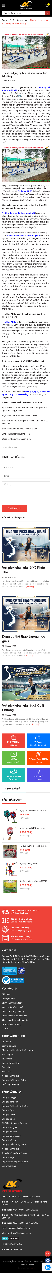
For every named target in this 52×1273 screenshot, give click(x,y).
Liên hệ (5, 1028)
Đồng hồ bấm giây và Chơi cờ (15, 1153)
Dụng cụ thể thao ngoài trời (14, 1080)
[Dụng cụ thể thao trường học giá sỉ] (26, 614)
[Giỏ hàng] (47, 5)
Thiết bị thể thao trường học (14, 1123)
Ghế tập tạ (6, 1042)
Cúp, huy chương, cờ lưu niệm (15, 1162)
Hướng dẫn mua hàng (11, 1024)
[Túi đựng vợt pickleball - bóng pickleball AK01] (10, 851)
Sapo (32, 1268)
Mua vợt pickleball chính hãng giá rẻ (17, 1050)
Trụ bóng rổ (7, 1059)
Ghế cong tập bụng (10, 1084)
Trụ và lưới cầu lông (10, 1063)
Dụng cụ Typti (8, 1110)
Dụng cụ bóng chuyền (11, 1136)
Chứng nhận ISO (9, 999)
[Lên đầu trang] (48, 1247)
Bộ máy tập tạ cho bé (29, 863)
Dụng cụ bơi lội (8, 1119)
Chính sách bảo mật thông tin (15, 1020)
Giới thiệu (6, 994)
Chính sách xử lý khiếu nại (13, 1011)
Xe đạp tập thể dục (10, 1076)
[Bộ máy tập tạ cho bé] (10, 869)
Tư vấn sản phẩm (20, 20)
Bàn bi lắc (6, 1071)
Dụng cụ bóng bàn (10, 1102)
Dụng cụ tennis (8, 1115)
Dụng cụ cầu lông (9, 1132)
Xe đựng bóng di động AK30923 (33, 881)
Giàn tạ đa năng (9, 1046)
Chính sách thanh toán (12, 1003)
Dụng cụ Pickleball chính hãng (15, 1106)
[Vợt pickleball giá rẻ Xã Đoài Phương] (26, 683)
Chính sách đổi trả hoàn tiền (14, 1016)
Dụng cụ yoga (8, 1157)
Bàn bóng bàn (8, 1054)
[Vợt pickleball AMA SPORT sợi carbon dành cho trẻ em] (10, 816)
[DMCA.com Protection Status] (9, 970)
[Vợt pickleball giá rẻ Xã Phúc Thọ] (26, 545)
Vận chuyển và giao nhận (13, 1007)
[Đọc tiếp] (30, 587)
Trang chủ (6, 20)
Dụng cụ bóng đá (9, 1127)
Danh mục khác (9, 1166)
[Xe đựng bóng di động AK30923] (10, 886)
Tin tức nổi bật (12, 788)
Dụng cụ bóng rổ (9, 1140)
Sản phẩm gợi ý (12, 799)
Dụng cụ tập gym (9, 1097)
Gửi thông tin (14, 508)
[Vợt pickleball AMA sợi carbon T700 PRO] (10, 833)
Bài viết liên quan (13, 517)
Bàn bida (6, 1067)
